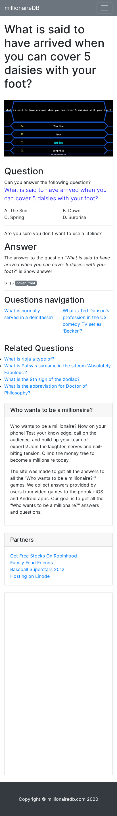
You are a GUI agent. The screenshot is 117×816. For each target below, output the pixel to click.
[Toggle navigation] (104, 8)
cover (21, 283)
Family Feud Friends (31, 562)
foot (31, 283)
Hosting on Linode (30, 576)
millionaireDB (22, 8)
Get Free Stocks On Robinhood (43, 556)
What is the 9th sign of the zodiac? (42, 379)
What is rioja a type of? (29, 359)
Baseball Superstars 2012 (37, 569)
